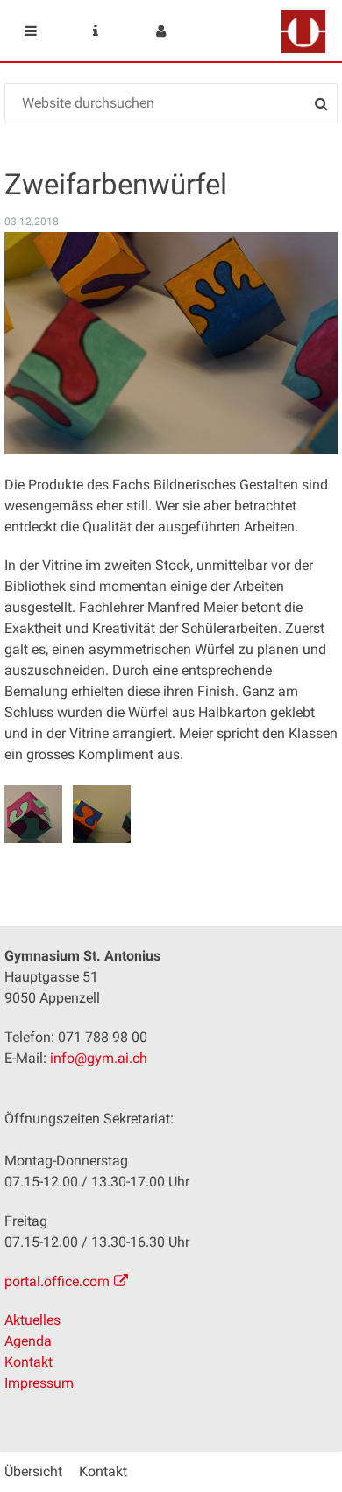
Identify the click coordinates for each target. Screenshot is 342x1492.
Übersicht (33, 1471)
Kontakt (28, 1362)
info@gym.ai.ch (98, 1058)
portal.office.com (57, 1281)
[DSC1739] (102, 814)
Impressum (39, 1383)
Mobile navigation (30, 30)
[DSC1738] (33, 814)
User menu (160, 30)
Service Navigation (95, 30)
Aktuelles (32, 1320)
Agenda (28, 1341)
